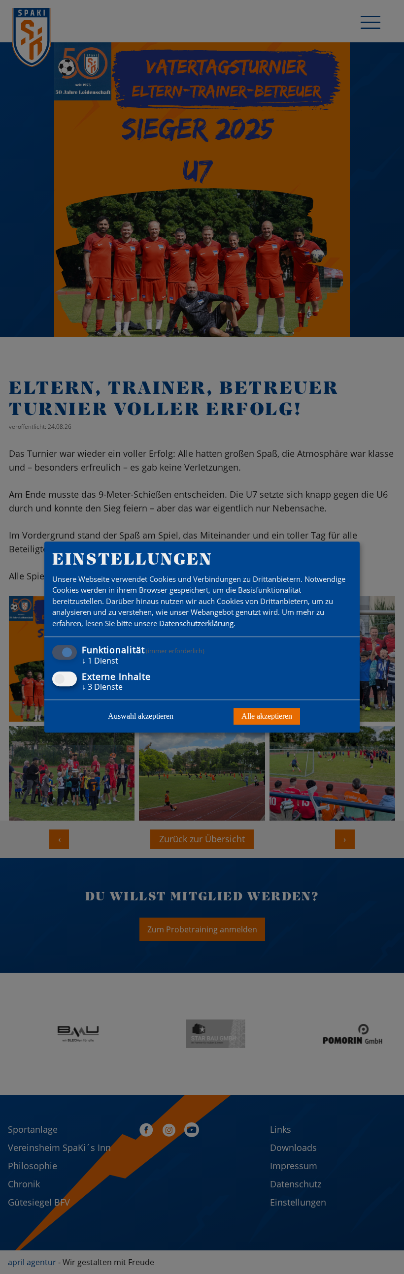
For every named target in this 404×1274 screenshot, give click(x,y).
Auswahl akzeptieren (140, 716)
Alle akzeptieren (266, 716)
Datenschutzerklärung (196, 623)
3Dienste (102, 686)
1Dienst (100, 661)
